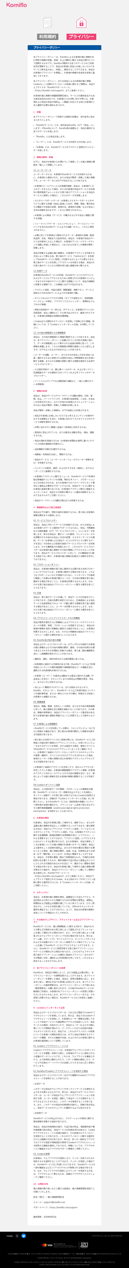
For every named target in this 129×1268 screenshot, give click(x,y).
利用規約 (10, 1236)
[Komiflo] (17, 5)
